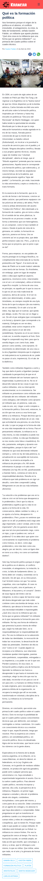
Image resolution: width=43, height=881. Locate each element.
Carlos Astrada (11, 876)
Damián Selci (9, 860)
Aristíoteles (9, 871)
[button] (30, 54)
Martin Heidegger (27, 871)
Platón (28, 866)
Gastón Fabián (24, 860)
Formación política (12, 866)
